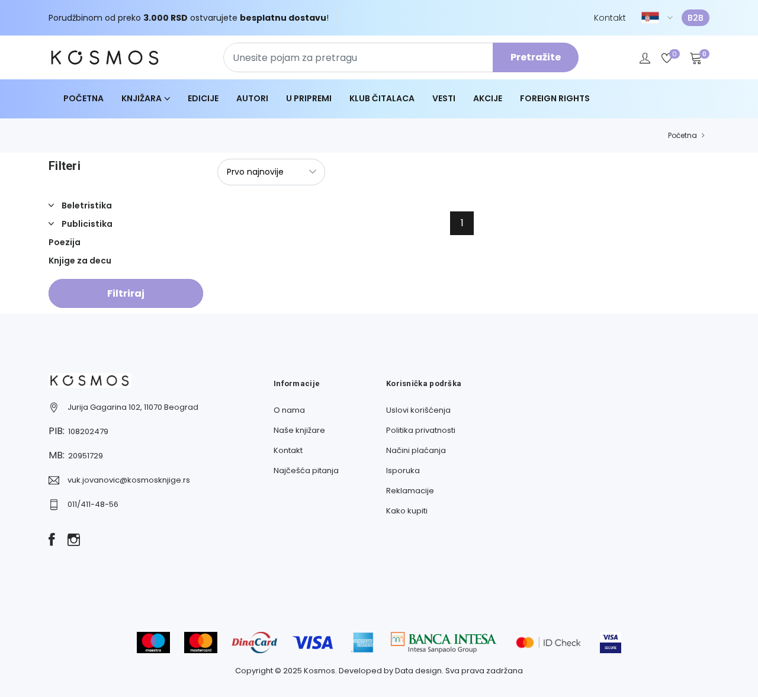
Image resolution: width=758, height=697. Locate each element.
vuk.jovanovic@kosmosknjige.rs (129, 480)
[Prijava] (645, 57)
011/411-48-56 (93, 504)
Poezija (65, 242)
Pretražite (535, 57)
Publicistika (86, 224)
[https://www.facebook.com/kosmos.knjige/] (52, 540)
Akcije (487, 98)
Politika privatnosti (420, 430)
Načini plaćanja (416, 450)
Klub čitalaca (382, 98)
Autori (252, 98)
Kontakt (610, 18)
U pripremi (309, 98)
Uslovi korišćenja (418, 410)
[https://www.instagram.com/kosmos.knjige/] (74, 540)
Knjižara (141, 98)
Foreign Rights (555, 98)
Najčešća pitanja (306, 470)
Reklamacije (410, 490)
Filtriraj (125, 293)
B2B (696, 18)
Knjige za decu (80, 260)
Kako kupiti (407, 510)
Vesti (443, 98)
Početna (83, 98)
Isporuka (403, 470)
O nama (289, 410)
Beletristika (86, 205)
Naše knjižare (299, 430)
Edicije (203, 98)
